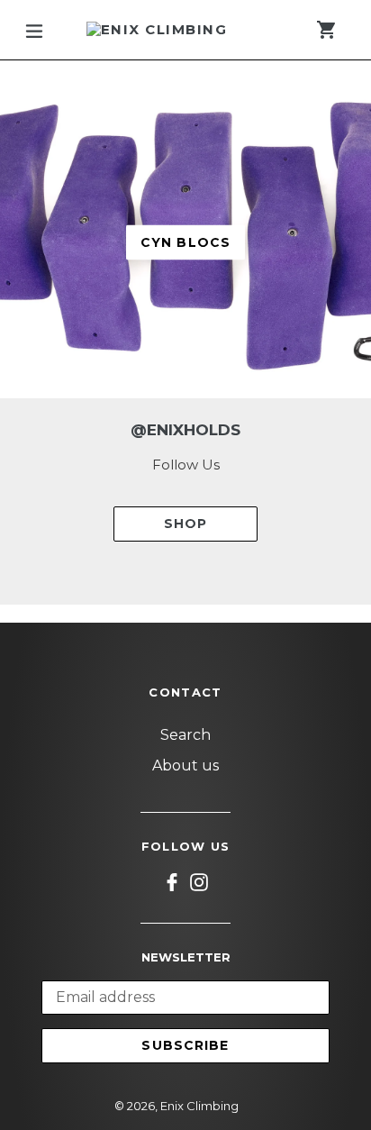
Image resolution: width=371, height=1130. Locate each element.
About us (185, 765)
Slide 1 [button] (150, 368)
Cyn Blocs (185, 241)
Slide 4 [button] (221, 368)
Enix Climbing (199, 1105)
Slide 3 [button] (197, 368)
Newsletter (186, 957)
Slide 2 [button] (174, 368)
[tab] (150, 368)
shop (185, 523)
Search (185, 734)
